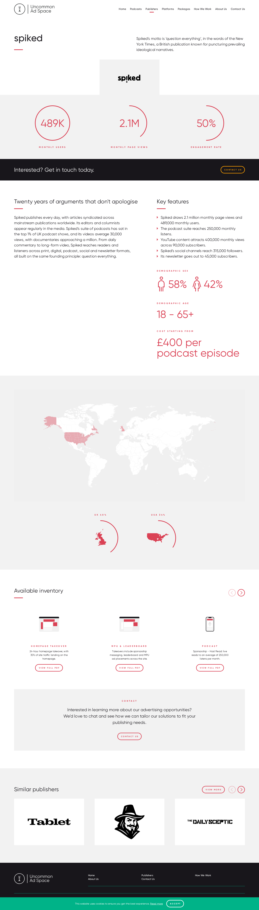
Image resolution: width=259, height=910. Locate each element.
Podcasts (136, 9)
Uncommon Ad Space (34, 9)
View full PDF (49, 668)
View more (214, 789)
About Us (221, 9)
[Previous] (232, 592)
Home (122, 9)
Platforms (168, 9)
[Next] (241, 592)
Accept (175, 903)
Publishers (152, 9)
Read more (156, 903)
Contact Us (238, 9)
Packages (184, 9)
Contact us (233, 169)
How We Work (203, 9)
